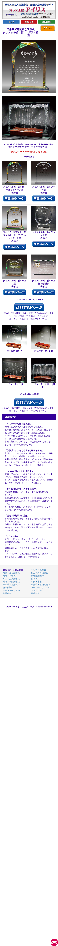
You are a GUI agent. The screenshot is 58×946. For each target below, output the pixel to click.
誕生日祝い (8, 587)
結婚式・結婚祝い (11, 584)
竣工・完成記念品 (11, 578)
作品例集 (7, 593)
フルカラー (36, 590)
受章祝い (35, 578)
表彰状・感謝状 (38, 569)
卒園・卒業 (36, 581)
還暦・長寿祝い (10, 575)
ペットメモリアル (11, 590)
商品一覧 (35, 593)
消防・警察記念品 (11, 581)
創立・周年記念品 (39, 572)
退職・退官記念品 (11, 572)
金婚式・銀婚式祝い (40, 584)
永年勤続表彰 (37, 575)
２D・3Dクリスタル (40, 587)
